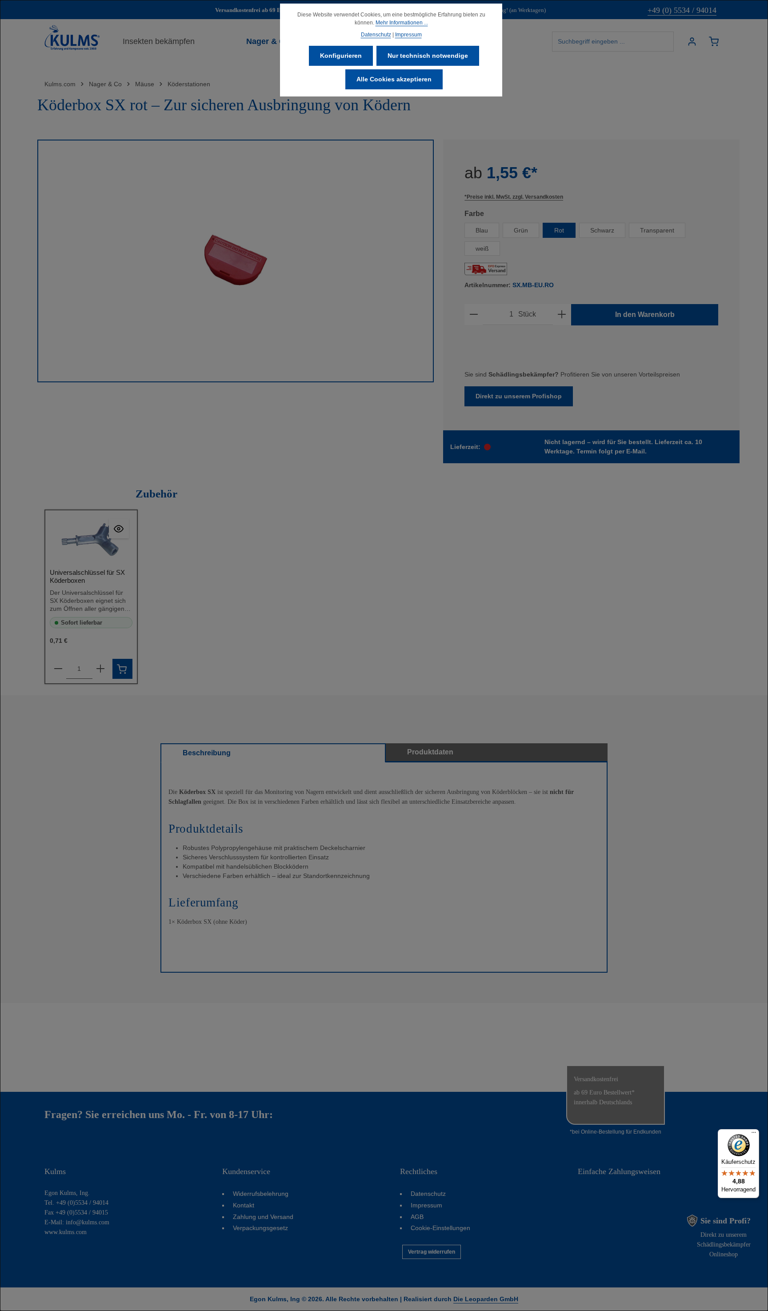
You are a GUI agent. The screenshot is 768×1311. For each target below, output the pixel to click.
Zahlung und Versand (263, 1216)
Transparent (657, 230)
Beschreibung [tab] (207, 753)
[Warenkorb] (714, 42)
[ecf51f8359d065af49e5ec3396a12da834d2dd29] (235, 261)
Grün (521, 230)
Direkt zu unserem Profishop (519, 396)
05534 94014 (304, 1114)
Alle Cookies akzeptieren (394, 79)
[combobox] (613, 42)
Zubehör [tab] (156, 494)
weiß (482, 248)
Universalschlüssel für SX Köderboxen (87, 577)
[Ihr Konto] (692, 42)
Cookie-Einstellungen (440, 1227)
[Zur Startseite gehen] (72, 38)
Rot (559, 230)
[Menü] (753, 1134)
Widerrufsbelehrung (260, 1193)
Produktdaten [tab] (430, 752)
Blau (482, 230)
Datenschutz (428, 1193)
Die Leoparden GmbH (485, 1299)
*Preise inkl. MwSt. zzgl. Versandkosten (513, 197)
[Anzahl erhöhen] (561, 314)
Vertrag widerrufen (431, 1252)
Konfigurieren (341, 55)
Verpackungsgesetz (260, 1227)
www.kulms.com (65, 1232)
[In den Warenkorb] (122, 669)
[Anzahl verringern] (473, 314)
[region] (235, 261)
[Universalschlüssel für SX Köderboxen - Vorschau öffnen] (119, 528)
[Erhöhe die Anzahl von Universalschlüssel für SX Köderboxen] (100, 669)
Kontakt (243, 1205)
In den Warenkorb (645, 314)
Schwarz (602, 230)
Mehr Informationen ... (402, 23)
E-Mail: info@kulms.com (76, 1222)
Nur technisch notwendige (428, 55)
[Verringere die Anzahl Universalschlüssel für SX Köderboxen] (58, 669)
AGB (417, 1216)
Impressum (426, 1205)
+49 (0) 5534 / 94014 (682, 10)
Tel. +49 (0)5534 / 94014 (76, 1202)
